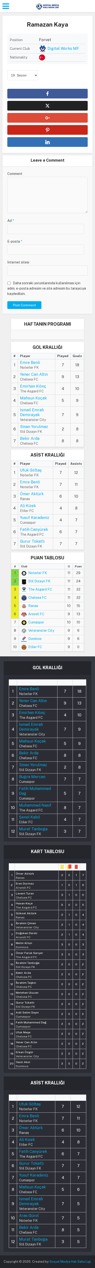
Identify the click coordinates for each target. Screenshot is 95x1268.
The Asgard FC (40, 589)
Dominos (35, 639)
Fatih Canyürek (34, 529)
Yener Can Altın (34, 374)
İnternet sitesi (18, 262)
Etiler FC (35, 647)
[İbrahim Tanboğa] (27, 964)
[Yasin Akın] (23, 1064)
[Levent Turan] (25, 895)
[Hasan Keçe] (26, 905)
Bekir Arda (29, 438)
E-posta (14, 241)
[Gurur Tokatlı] (25, 1004)
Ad (10, 221)
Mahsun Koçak (33, 398)
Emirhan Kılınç (33, 386)
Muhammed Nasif (35, 805)
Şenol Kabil (29, 817)
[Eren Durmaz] (25, 885)
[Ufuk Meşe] (24, 1034)
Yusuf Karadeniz (34, 517)
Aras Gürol (29, 1215)
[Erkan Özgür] (27, 1054)
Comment (14, 174)
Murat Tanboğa (33, 829)
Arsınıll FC (36, 614)
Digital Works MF (63, 48)
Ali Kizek (28, 505)
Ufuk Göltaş (31, 470)
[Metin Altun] (24, 945)
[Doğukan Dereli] (26, 935)
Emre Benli (30, 362)
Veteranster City (41, 630)
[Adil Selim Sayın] (27, 1014)
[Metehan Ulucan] (27, 994)
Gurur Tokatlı (32, 541)
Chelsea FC (37, 598)
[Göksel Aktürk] (26, 915)
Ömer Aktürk (32, 494)
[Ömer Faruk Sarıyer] (29, 955)
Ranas (33, 606)
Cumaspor (36, 622)
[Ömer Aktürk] (25, 875)
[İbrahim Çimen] (27, 925)
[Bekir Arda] (24, 974)
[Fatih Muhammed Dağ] (31, 1024)
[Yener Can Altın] (26, 1044)
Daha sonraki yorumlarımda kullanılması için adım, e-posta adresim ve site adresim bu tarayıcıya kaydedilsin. (46, 288)
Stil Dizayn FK (39, 581)
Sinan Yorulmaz (34, 426)
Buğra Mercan (32, 776)
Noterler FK (37, 573)
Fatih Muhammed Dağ (35, 791)
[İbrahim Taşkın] (26, 984)
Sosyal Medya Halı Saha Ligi (70, 1261)
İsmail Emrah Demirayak (32, 412)
